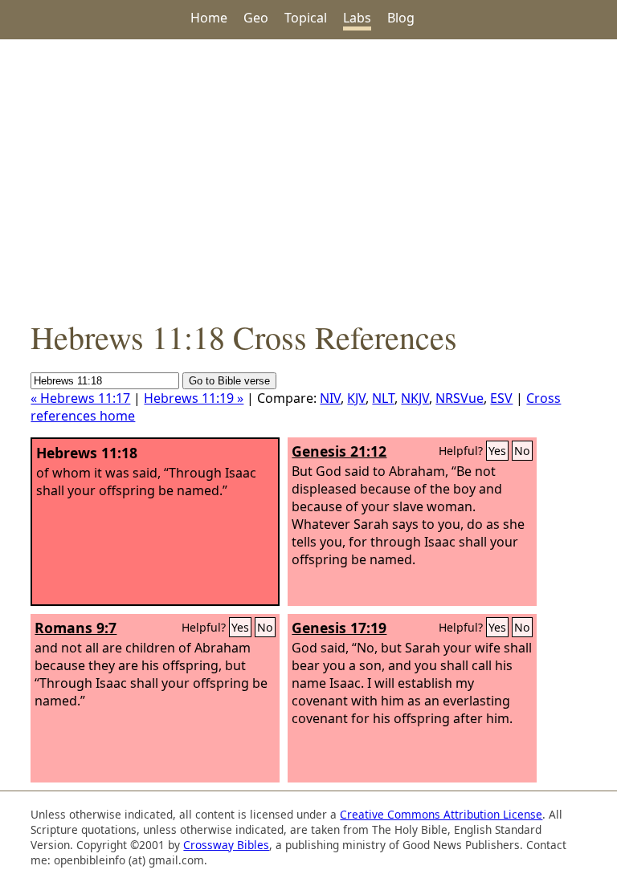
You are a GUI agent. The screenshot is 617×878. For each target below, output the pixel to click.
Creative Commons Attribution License (441, 814)
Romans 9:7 (75, 627)
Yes (497, 450)
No (522, 450)
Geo (255, 17)
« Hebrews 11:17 (80, 398)
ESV (501, 398)
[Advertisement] (308, 177)
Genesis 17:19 (339, 627)
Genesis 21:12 (339, 451)
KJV (356, 398)
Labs (357, 17)
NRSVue (459, 398)
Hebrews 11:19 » (193, 398)
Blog (401, 17)
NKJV (415, 398)
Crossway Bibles (226, 844)
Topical (305, 17)
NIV (330, 398)
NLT (383, 398)
